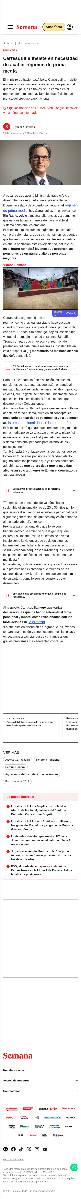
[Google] (5, 1149)
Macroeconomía (27, 43)
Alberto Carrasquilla (17, 759)
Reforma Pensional (48, 759)
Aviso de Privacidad (18, 1159)
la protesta (37, 622)
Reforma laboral (15, 767)
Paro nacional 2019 (17, 781)
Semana (8, 43)
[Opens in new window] (13, 1149)
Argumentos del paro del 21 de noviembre (31, 774)
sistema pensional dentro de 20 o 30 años (39, 423)
